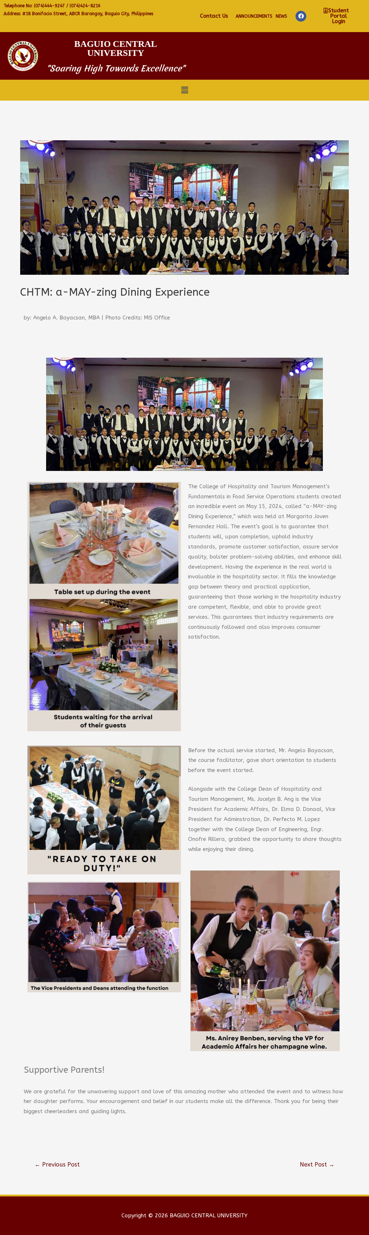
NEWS (281, 16)
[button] (336, 16)
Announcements (254, 16)
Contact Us (214, 16)
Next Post (317, 1164)
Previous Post (57, 1164)
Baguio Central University (115, 48)
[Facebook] (300, 16)
